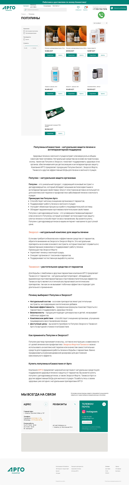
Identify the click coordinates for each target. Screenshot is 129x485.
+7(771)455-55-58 (36, 420)
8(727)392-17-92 (36, 418)
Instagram (91, 411)
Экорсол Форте (70, 344)
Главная (23, 14)
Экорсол (33, 232)
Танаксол (34, 266)
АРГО (40, 370)
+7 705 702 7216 (87, 417)
